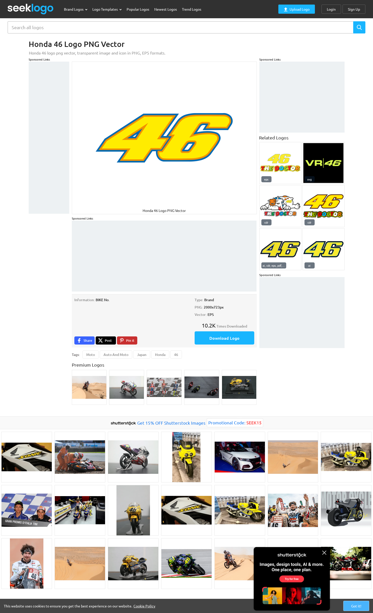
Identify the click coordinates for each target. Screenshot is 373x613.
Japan (141, 354)
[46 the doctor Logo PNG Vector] (280, 163)
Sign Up (354, 9)
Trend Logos (191, 9)
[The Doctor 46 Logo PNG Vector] (323, 206)
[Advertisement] (49, 138)
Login (331, 9)
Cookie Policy (144, 606)
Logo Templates (105, 9)
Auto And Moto (116, 354)
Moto (90, 354)
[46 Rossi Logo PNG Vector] (323, 249)
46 (176, 354)
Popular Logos (138, 9)
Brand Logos (74, 9)
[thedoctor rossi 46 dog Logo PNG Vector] (280, 206)
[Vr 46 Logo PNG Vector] (323, 163)
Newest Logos (165, 9)
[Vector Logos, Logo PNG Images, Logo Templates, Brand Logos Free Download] (31, 9)
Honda (160, 354)
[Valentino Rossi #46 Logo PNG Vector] (280, 249)
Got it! (356, 606)
